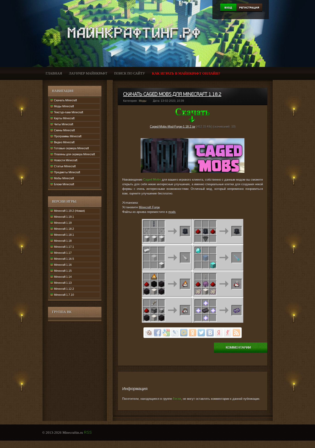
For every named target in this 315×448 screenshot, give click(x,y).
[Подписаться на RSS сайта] (236, 332)
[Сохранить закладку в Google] (166, 332)
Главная (54, 73)
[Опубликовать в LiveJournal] (175, 332)
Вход (228, 7)
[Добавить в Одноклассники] (192, 332)
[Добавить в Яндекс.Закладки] (219, 332)
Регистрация (249, 7)
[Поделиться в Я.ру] (227, 332)
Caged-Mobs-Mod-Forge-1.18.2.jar (172, 126)
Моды (142, 100)
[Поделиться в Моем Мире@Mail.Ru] (183, 332)
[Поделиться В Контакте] (210, 332)
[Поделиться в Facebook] (157, 332)
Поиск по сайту (129, 73)
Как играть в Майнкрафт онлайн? (186, 73)
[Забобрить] (148, 332)
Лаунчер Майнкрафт (88, 73)
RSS (88, 432)
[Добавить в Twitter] (201, 332)
